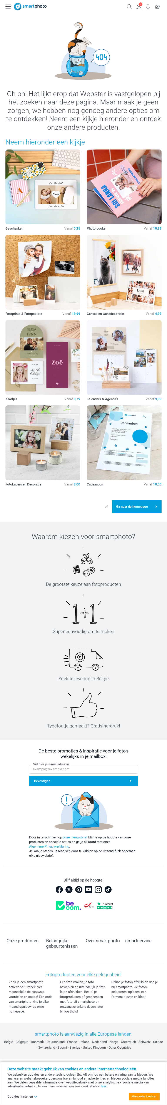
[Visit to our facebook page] (59, 889)
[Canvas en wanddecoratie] (124, 272)
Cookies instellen (20, 1096)
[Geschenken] (42, 186)
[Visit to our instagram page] (98, 889)
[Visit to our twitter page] (68, 889)
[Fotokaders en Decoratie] (42, 442)
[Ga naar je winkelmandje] (157, 6)
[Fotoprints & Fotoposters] (42, 272)
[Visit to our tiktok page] (108, 889)
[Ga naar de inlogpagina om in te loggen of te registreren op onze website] (139, 6)
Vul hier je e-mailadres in (51, 764)
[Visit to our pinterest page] (78, 889)
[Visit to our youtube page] (88, 889)
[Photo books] (124, 186)
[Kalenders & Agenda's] (124, 357)
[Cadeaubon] (124, 442)
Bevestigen (42, 781)
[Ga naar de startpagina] (30, 6)
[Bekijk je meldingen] (148, 6)
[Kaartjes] (42, 357)
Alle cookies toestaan (143, 1096)
